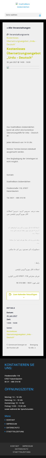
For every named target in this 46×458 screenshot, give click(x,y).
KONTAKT (10, 420)
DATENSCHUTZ (13, 427)
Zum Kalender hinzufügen (25, 294)
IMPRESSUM (11, 424)
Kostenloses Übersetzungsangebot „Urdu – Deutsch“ (19, 334)
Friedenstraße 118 (12, 375)
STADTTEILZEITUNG (15, 431)
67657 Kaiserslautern (13, 379)
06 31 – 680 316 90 (12, 381)
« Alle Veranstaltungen (18, 27)
